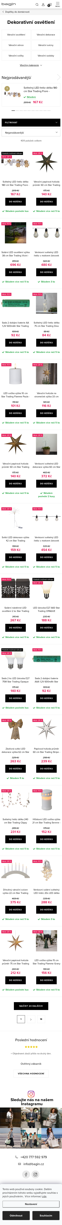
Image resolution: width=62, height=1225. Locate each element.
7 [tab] (37, 110)
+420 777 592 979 (34, 1157)
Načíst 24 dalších (31, 1006)
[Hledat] (37, 4)
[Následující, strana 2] (31, 1019)
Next (58, 77)
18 (41, 1019)
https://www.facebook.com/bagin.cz (26, 1174)
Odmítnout (16, 1215)
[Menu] (57, 4)
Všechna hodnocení (31, 1073)
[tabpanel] (31, 95)
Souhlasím (46, 1215)
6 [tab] (33, 110)
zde (44, 1196)
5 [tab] (29, 110)
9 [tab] (45, 110)
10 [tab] (49, 110)
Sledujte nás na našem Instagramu (32, 1102)
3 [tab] (21, 110)
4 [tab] (25, 110)
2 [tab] (17, 110)
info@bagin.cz (33, 1163)
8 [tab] (41, 110)
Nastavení (31, 1204)
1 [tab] (13, 110)
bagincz (35, 1174)
